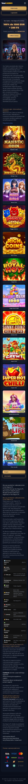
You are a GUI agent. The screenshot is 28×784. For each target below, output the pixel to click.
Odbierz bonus (14, 35)
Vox (7, 3)
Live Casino (7, 476)
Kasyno (6, 472)
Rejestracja (14, 8)
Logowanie (14, 12)
